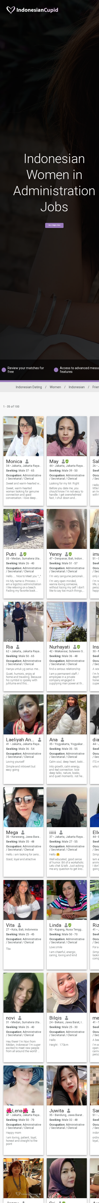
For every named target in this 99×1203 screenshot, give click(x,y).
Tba (8, 948)
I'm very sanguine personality (66, 576)
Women (55, 387)
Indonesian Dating (29, 387)
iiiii (52, 832)
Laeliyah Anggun (20, 739)
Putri (11, 554)
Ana (53, 739)
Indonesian (77, 387)
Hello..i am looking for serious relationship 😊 (23, 854)
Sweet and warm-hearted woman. (23, 483)
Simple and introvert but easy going (20, 768)
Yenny (55, 554)
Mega (12, 832)
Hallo (52, 1040)
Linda (55, 925)
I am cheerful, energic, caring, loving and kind (63, 953)
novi (10, 1018)
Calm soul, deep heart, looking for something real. (66, 761)
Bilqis (55, 1018)
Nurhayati (59, 647)
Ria (9, 647)
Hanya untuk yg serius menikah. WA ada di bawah (23, 669)
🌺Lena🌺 (17, 1110)
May (53, 461)
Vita (10, 925)
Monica (14, 461)
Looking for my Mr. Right (64, 483)
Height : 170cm (58, 1044)
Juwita (56, 1110)
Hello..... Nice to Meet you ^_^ (23, 576)
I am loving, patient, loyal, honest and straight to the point (21, 1141)
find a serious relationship (64, 669)
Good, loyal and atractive (21, 859)
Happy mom (13, 1132)
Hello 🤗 (54, 854)
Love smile (55, 947)
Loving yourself (15, 761)
